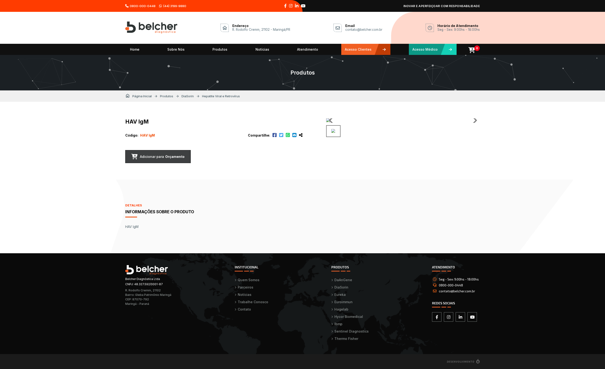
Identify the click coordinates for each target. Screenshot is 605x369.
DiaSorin (188, 96)
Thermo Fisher (346, 339)
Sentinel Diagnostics (351, 331)
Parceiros (245, 287)
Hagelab (341, 309)
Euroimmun (343, 302)
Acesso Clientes (358, 49)
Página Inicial (138, 96)
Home (134, 49)
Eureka (340, 295)
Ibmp (338, 324)
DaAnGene (343, 280)
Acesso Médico (425, 49)
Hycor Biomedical (348, 317)
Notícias (262, 49)
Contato (244, 309)
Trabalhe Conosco (253, 302)
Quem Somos (248, 280)
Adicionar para (162, 157)
